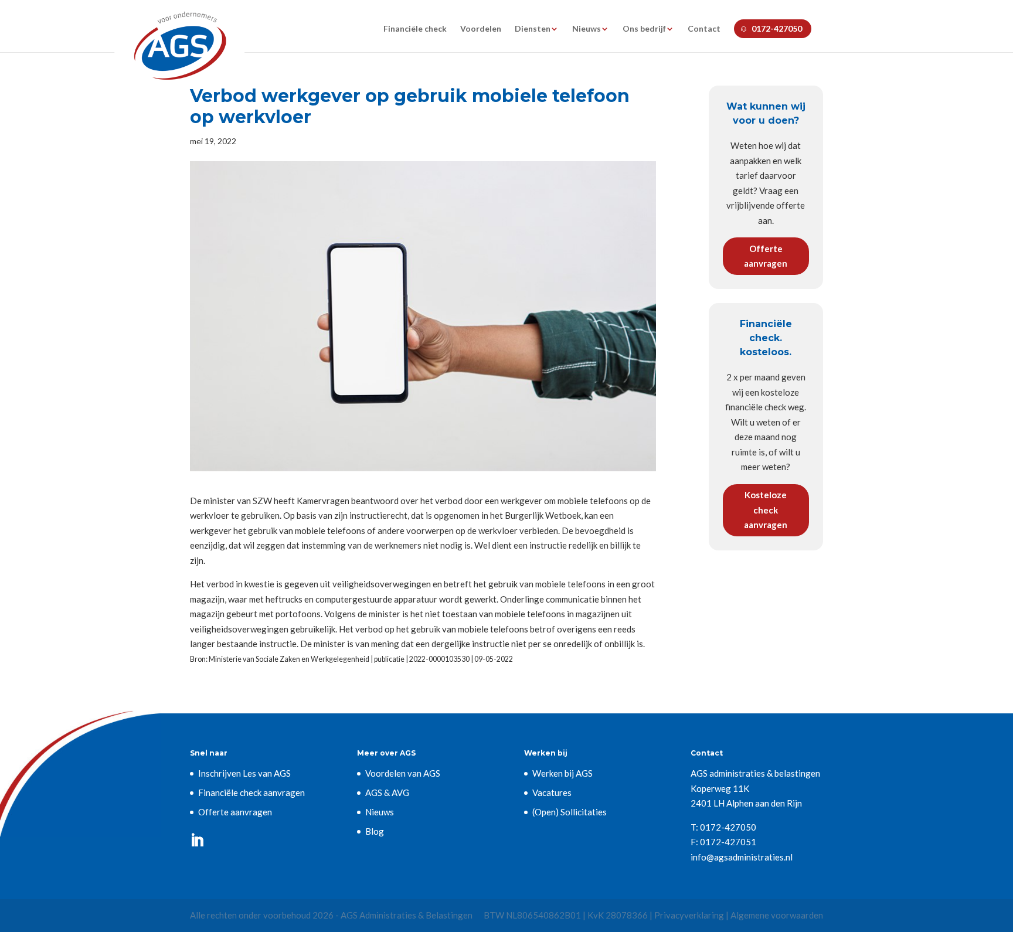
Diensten (532, 29)
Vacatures (552, 792)
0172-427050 (777, 28)
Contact (704, 29)
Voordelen (480, 29)
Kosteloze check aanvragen (765, 509)
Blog (374, 831)
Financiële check (415, 29)
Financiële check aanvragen (251, 792)
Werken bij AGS (562, 773)
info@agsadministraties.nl (742, 857)
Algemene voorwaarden (776, 915)
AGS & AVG (387, 792)
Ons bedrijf (644, 29)
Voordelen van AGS (402, 773)
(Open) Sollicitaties (569, 812)
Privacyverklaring (689, 915)
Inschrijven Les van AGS (244, 773)
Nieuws (586, 29)
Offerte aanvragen (765, 256)
